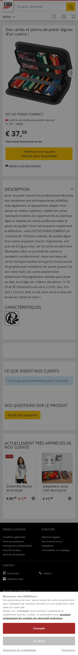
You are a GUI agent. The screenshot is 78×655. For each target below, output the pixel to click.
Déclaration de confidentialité (19, 650)
